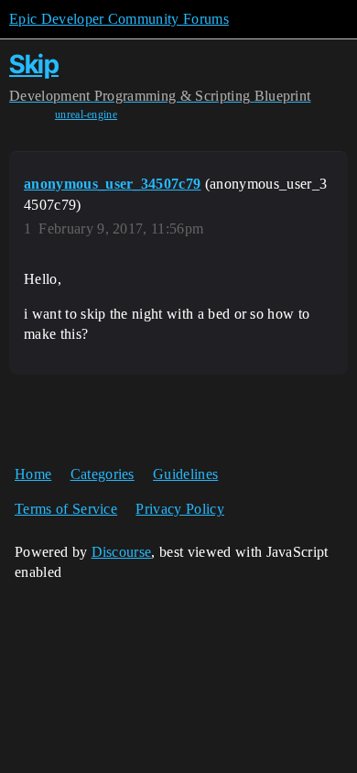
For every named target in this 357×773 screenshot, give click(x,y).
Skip (34, 64)
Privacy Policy (179, 509)
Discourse (122, 552)
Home (33, 474)
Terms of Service (66, 509)
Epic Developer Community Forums (119, 19)
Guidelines (185, 474)
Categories (102, 474)
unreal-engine (86, 114)
